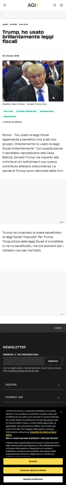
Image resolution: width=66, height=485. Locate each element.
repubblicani (46, 111)
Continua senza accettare (33, 470)
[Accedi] (61, 5)
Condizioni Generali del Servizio (23, 371)
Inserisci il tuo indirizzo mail (21, 354)
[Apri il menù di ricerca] (54, 5)
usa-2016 (8, 111)
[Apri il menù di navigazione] (4, 5)
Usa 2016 (23, 24)
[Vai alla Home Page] (33, 5)
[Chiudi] (61, 412)
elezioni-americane (26, 111)
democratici (10, 116)
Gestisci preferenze (33, 479)
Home (5, 24)
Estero (13, 24)
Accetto (33, 461)
